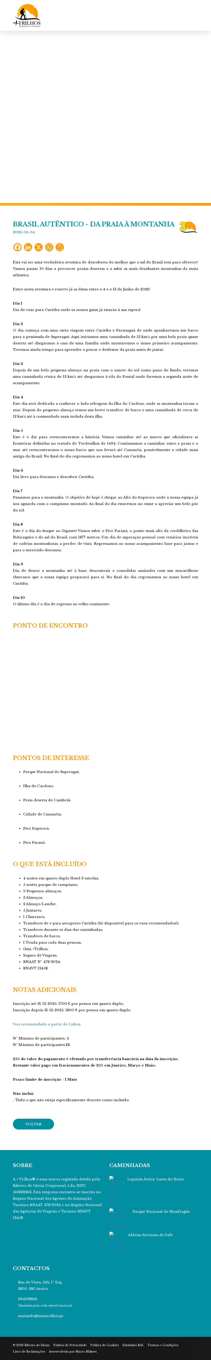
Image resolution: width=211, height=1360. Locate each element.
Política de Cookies (104, 1345)
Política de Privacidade (70, 1345)
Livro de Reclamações (29, 1351)
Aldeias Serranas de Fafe (150, 1235)
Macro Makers (86, 1351)
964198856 (27, 1299)
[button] (16, 117)
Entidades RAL (133, 1345)
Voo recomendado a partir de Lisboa (47, 1024)
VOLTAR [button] (33, 1124)
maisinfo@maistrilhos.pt (40, 1316)
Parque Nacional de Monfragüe (161, 1211)
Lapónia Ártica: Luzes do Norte (155, 1179)
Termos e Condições (163, 1345)
